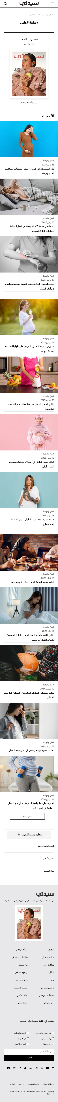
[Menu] (52, 3)
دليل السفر (49, 1003)
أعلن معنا (21, 1084)
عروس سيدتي (47, 987)
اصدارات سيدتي (46, 995)
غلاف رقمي (22, 995)
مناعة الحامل (35, 15)
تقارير (51, 980)
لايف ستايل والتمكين (43, 1033)
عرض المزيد (27, 816)
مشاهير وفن (46, 1038)
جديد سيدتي (21, 972)
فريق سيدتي (22, 980)
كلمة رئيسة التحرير (32, 835)
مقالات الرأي (48, 965)
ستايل (51, 972)
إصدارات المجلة (29, 39)
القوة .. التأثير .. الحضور (46, 846)
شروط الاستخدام (48, 1084)
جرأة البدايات (49, 871)
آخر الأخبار (23, 1003)
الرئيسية (49, 15)
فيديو (51, 949)
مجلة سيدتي (22, 949)
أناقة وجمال (46, 1044)
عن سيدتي (23, 965)
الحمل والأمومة (20, 1044)
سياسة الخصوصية (33, 1084)
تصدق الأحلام (48, 858)
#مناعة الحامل (29, 22)
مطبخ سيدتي (48, 957)
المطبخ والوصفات (19, 1038)
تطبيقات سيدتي (20, 987)
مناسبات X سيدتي (20, 957)
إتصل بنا (12, 1084)
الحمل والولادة (48, 161)
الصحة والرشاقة (20, 1033)
